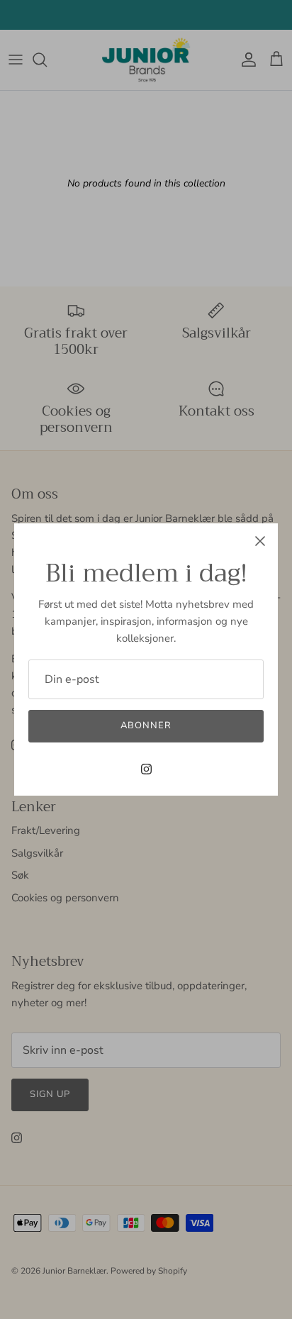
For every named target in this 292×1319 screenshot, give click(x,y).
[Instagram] (146, 769)
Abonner (146, 725)
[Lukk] (260, 541)
